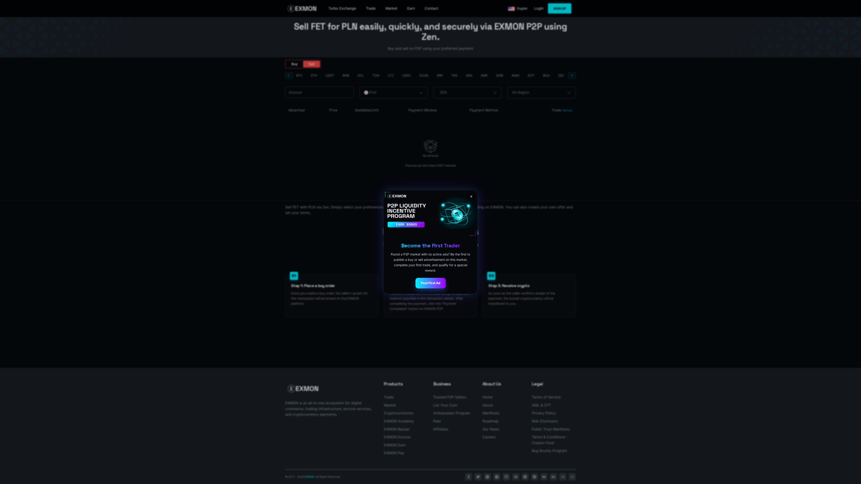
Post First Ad (430, 283)
